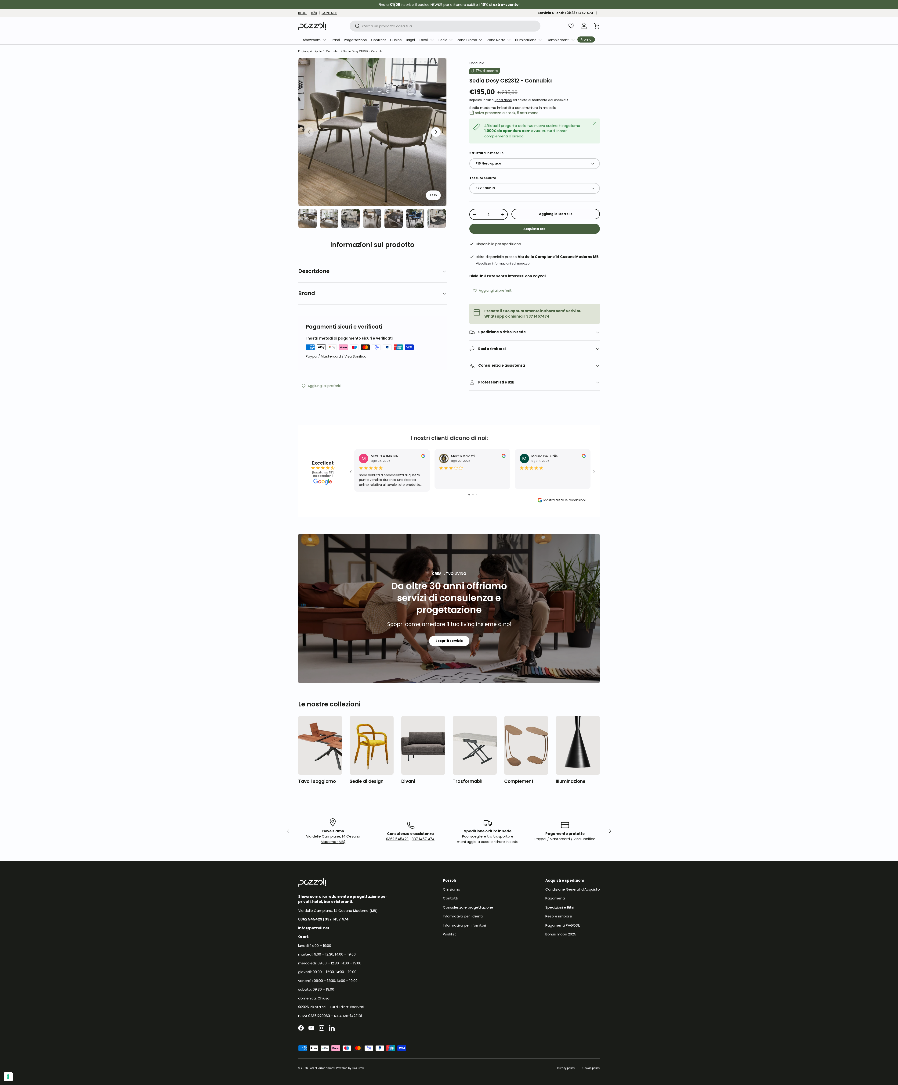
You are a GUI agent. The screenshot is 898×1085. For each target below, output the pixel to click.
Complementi (558, 40)
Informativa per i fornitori (464, 925)
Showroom (312, 40)
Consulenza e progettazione (468, 907)
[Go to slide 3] (476, 494)
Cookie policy (591, 1068)
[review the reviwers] (423, 456)
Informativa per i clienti (463, 916)
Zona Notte (496, 40)
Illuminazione (525, 40)
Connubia (332, 51)
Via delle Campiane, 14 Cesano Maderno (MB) (333, 839)
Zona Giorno (467, 40)
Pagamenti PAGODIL (562, 925)
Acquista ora (534, 229)
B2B (314, 13)
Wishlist (449, 934)
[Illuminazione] (578, 745)
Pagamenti (555, 898)
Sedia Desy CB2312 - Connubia (363, 51)
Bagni (410, 40)
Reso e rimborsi (558, 916)
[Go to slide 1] (469, 494)
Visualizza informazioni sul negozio (503, 263)
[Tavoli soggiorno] (320, 745)
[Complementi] (526, 745)
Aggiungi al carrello (555, 214)
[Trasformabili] (475, 745)
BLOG (302, 13)
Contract (378, 40)
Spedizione (503, 100)
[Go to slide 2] (473, 494)
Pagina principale (310, 51)
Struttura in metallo (486, 153)
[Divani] (423, 745)
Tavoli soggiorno (317, 781)
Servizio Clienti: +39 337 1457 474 (565, 13)
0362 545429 (397, 838)
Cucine (396, 40)
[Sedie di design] (372, 745)
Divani (408, 781)
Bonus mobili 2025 (560, 934)
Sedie (442, 40)
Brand (335, 40)
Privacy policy (566, 1068)
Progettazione (355, 40)
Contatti (450, 898)
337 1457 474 (423, 838)
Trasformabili (468, 781)
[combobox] (445, 26)
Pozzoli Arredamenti (322, 1068)
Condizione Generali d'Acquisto (572, 889)
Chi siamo (451, 889)
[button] (597, 26)
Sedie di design (367, 781)
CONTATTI (329, 13)
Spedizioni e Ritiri (559, 907)
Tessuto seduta (482, 178)
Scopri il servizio (449, 641)
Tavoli (423, 40)
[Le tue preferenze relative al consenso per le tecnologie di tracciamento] (8, 1076)
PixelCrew (358, 1068)
